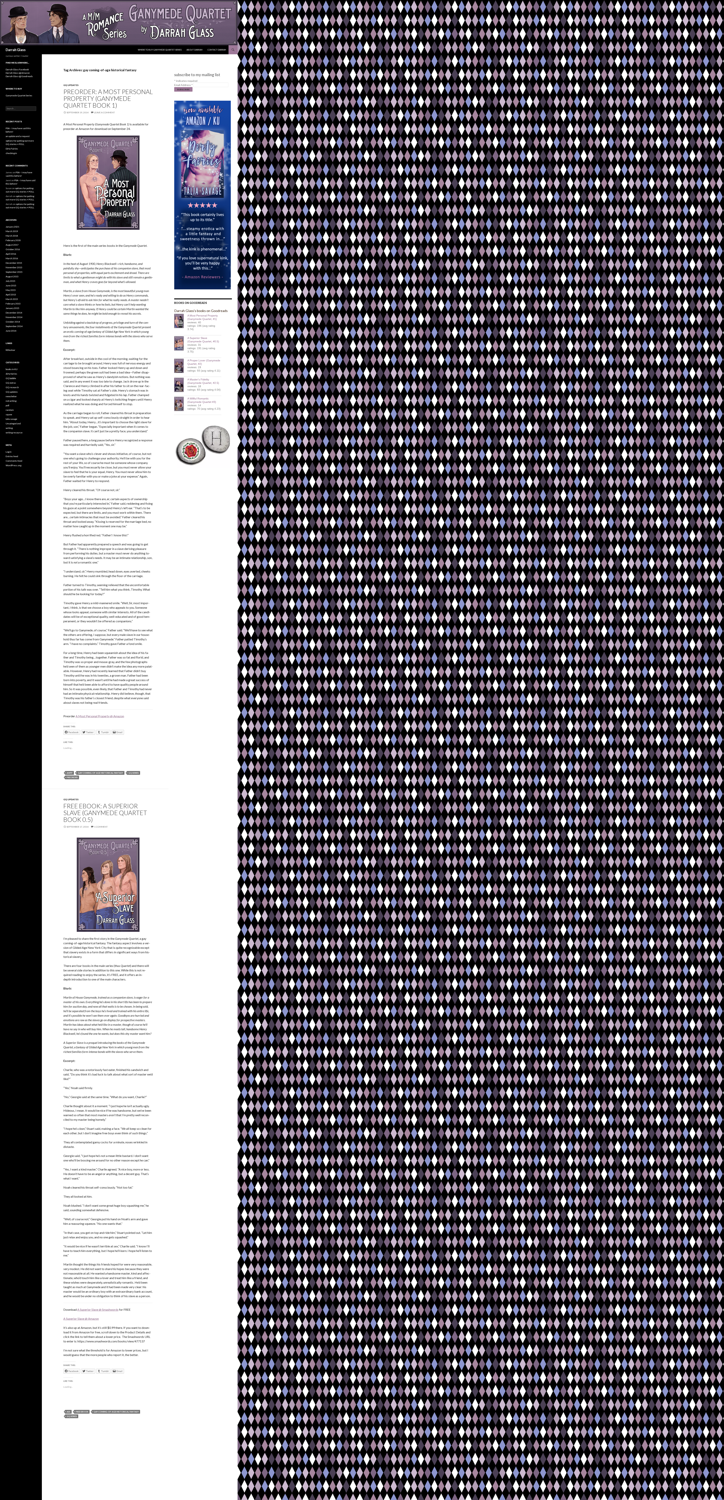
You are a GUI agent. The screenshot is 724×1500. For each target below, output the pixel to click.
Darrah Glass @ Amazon (18, 72)
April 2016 (11, 253)
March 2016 (12, 258)
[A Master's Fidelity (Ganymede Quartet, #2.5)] (180, 385)
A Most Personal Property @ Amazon (100, 716)
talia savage (11, 419)
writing (9, 428)
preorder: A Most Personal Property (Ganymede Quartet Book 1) (108, 98)
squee (9, 414)
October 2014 (13, 321)
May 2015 (11, 290)
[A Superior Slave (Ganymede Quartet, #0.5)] (180, 343)
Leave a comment (104, 112)
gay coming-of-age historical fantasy (100, 773)
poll (7, 405)
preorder (72, 777)
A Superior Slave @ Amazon (81, 1318)
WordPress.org (13, 465)
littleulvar (10, 350)
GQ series (133, 773)
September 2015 (14, 272)
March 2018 (12, 235)
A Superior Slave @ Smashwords (97, 1309)
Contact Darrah (216, 49)
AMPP (70, 773)
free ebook (82, 1411)
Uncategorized (13, 423)
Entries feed (12, 456)
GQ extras (11, 382)
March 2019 (12, 231)
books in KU (12, 369)
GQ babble (11, 378)
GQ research (12, 387)
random (10, 410)
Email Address (183, 85)
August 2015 (12, 276)
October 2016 (13, 249)
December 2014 (14, 312)
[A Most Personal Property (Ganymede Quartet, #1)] (180, 321)
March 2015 (12, 299)
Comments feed (14, 460)
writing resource (14, 432)
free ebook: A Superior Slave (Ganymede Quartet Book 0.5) (105, 812)
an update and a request (18, 136)
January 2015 (12, 308)
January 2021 (12, 226)
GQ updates (70, 85)
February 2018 (13, 240)
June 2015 (11, 285)
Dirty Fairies (12, 148)
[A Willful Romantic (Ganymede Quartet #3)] (180, 404)
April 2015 (11, 294)
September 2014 (14, 326)
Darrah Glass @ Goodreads (19, 76)
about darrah (194, 49)
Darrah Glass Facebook (17, 69)
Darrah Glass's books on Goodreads (201, 311)
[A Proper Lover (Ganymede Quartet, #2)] (180, 366)
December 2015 (14, 262)
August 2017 (12, 244)
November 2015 (14, 267)
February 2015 (13, 303)
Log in (9, 451)
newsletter (11, 396)
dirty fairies (11, 373)
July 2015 (10, 281)
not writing (11, 400)
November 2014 (14, 317)
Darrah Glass (16, 50)
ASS (68, 1411)
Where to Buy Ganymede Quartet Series (160, 49)
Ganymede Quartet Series (19, 95)
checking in (11, 153)
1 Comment (101, 826)
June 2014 (11, 330)
